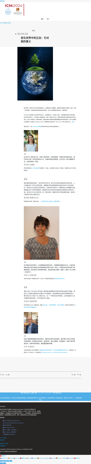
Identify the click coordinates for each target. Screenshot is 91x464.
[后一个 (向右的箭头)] (4, 463)
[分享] (7, 461)
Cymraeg (17, 458)
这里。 (73, 121)
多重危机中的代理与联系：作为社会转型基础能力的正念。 (54, 350)
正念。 (63, 278)
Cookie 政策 (3, 437)
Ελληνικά (35, 458)
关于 (48, 19)
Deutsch (59, 458)
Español (11, 458)
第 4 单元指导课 (35, 168)
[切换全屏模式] (4, 461)
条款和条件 (3, 445)
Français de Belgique (44, 458)
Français (53, 458)
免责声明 (2, 440)
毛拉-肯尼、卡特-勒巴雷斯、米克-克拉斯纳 (53, 305)
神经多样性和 (58, 278)
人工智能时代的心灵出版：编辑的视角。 (50, 201)
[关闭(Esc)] (10, 461)
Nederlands (71, 458)
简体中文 (3, 456)
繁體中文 (23, 458)
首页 (42, 19)
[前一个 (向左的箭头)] (1, 463)
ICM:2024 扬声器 (36, 126)
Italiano (29, 458)
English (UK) (4, 458)
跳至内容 (2, 1)
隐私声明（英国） (4, 443)
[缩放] (1, 461)
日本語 (65, 458)
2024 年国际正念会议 (5, 23)
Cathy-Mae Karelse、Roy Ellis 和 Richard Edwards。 (54, 352)
